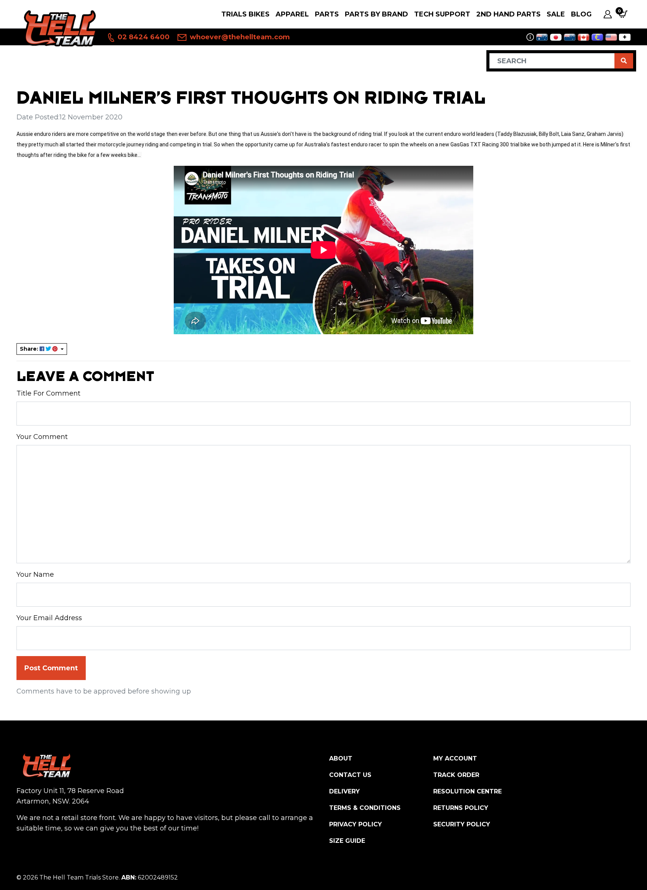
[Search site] (623, 60)
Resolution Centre (467, 791)
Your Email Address (49, 618)
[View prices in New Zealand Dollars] (570, 37)
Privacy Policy (355, 824)
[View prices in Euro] (597, 37)
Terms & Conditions (365, 807)
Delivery (344, 791)
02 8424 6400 (143, 37)
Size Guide (347, 840)
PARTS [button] (327, 14)
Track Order (456, 774)
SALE (556, 14)
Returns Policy (460, 807)
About (340, 758)
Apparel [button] (292, 14)
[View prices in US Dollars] (611, 37)
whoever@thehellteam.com (239, 37)
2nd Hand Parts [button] (508, 14)
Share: (30, 348)
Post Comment (51, 668)
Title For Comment (48, 393)
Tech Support (442, 14)
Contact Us (350, 774)
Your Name (35, 574)
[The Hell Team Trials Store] (58, 28)
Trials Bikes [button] (245, 14)
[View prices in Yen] (556, 37)
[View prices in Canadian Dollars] (583, 37)
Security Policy (461, 824)
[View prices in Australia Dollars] (542, 37)
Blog (581, 14)
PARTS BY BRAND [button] (376, 14)
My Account (455, 758)
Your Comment (42, 437)
